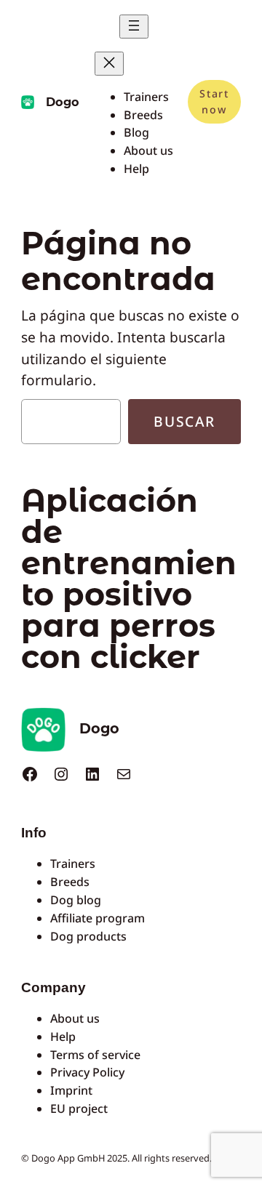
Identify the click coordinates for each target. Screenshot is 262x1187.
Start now (214, 101)
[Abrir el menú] (133, 27)
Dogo (62, 101)
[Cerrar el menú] (109, 64)
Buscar (184, 421)
